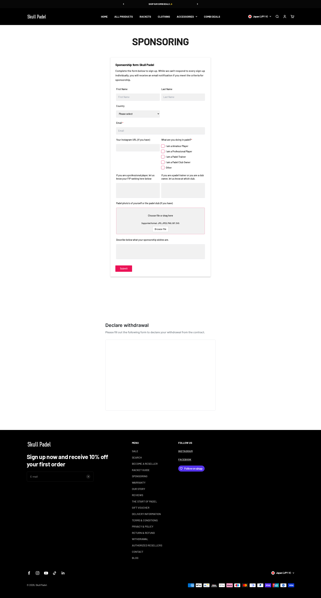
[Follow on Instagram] (37, 573)
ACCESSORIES (185, 16)
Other (169, 167)
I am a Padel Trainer (176, 156)
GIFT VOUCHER (140, 507)
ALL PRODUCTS (123, 16)
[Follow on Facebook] (29, 573)
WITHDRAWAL (140, 539)
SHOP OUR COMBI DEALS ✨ (161, 4)
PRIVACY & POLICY (142, 526)
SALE (135, 451)
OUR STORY (138, 488)
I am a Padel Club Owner (178, 162)
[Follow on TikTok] (54, 573)
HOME (104, 16)
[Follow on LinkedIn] (63, 573)
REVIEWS (137, 495)
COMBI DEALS (212, 16)
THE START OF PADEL (144, 501)
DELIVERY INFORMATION (146, 513)
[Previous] (123, 4)
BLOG (135, 557)
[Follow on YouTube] (46, 573)
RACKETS (145, 16)
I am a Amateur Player (177, 146)
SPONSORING (139, 476)
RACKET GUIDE (141, 470)
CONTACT (137, 551)
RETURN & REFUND (143, 532)
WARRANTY (138, 482)
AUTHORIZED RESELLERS (147, 545)
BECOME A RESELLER (145, 463)
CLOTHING (164, 16)
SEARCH (137, 457)
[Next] (197, 4)
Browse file (160, 229)
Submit (124, 268)
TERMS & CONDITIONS (145, 520)
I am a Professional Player (179, 151)
